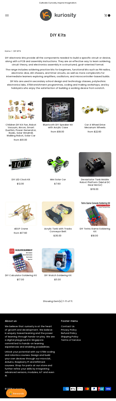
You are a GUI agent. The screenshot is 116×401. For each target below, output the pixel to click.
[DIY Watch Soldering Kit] (58, 260)
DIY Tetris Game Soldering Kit (95, 230)
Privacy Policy (69, 329)
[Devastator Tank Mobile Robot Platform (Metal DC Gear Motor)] (95, 164)
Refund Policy (69, 333)
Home (8, 51)
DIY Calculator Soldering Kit (21, 275)
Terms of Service (71, 340)
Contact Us (68, 326)
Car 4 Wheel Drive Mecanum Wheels (95, 126)
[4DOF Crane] (21, 213)
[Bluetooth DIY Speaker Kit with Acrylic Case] (58, 109)
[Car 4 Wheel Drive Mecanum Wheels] (95, 109)
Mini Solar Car (58, 179)
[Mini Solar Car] (58, 164)
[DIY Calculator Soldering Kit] (21, 260)
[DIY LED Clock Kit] (21, 164)
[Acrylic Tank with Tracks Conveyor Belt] (58, 213)
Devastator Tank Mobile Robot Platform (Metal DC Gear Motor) (95, 182)
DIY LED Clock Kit (21, 179)
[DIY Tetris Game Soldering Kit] (95, 213)
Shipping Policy (69, 336)
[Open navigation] (7, 15)
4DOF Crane (21, 228)
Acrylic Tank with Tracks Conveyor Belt (58, 230)
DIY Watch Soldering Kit (58, 275)
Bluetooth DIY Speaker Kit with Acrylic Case (58, 126)
